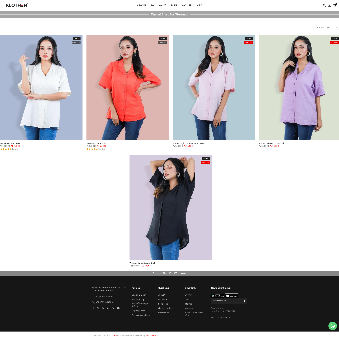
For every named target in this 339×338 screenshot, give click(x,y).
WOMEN (187, 5)
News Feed (163, 304)
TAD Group (151, 335)
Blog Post (189, 308)
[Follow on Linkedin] (108, 308)
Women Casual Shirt (10, 143)
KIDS (200, 5)
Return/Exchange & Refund (141, 305)
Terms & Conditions (141, 315)
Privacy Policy (138, 299)
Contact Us (163, 313)
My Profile (189, 295)
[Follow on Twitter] (98, 308)
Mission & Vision (139, 295)
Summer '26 (158, 5)
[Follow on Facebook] (93, 308)
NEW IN (141, 5)
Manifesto (163, 299)
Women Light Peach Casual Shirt (188, 143)
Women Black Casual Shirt (142, 263)
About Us (162, 295)
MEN (174, 5)
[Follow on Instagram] (103, 308)
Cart (187, 299)
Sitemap (189, 304)
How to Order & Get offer (194, 313)
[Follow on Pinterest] (113, 308)
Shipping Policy (138, 310)
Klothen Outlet (165, 308)
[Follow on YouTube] (118, 308)
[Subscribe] (244, 300)
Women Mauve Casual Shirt (272, 143)
